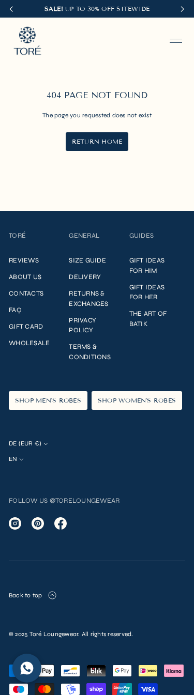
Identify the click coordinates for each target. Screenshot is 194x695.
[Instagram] (15, 523)
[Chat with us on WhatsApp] (26, 668)
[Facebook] (60, 523)
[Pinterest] (37, 523)
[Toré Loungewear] (27, 40)
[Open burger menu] (176, 40)
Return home (97, 141)
